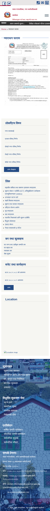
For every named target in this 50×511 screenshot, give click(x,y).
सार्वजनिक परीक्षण (11, 442)
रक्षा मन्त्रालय (9, 214)
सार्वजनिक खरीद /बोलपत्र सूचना (17, 375)
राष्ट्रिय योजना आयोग (12, 207)
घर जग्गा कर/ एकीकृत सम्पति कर (15, 245)
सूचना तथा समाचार (11, 370)
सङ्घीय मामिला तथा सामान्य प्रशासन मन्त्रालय (20, 187)
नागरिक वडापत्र (10, 410)
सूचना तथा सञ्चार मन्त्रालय (14, 204)
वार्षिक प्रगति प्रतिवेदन (13, 430)
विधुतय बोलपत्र (10, 221)
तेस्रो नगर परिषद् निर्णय (13, 154)
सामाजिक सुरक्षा (10, 406)
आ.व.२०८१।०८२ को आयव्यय (15, 272)
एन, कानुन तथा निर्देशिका (14, 379)
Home (3, 29)
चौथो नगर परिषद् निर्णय (12, 162)
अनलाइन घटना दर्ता (11, 197)
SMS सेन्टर (9, 224)
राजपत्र (7, 387)
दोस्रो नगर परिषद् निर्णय (13, 146)
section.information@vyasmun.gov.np (23, 484)
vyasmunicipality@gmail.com (15, 487)
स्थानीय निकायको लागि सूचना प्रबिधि (17, 217)
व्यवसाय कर (8, 251)
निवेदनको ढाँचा (10, 414)
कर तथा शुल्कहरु (11, 383)
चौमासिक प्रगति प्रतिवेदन (14, 434)
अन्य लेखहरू (11, 169)
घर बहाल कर (8, 248)
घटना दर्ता (8, 402)
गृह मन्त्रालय (9, 211)
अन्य (8, 287)
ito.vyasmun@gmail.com (18, 492)
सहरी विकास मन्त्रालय (12, 200)
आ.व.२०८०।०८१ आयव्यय (14, 280)
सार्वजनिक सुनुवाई (11, 438)
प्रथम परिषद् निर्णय (11, 139)
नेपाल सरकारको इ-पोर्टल (13, 228)
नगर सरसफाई (9, 131)
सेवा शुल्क (7, 254)
